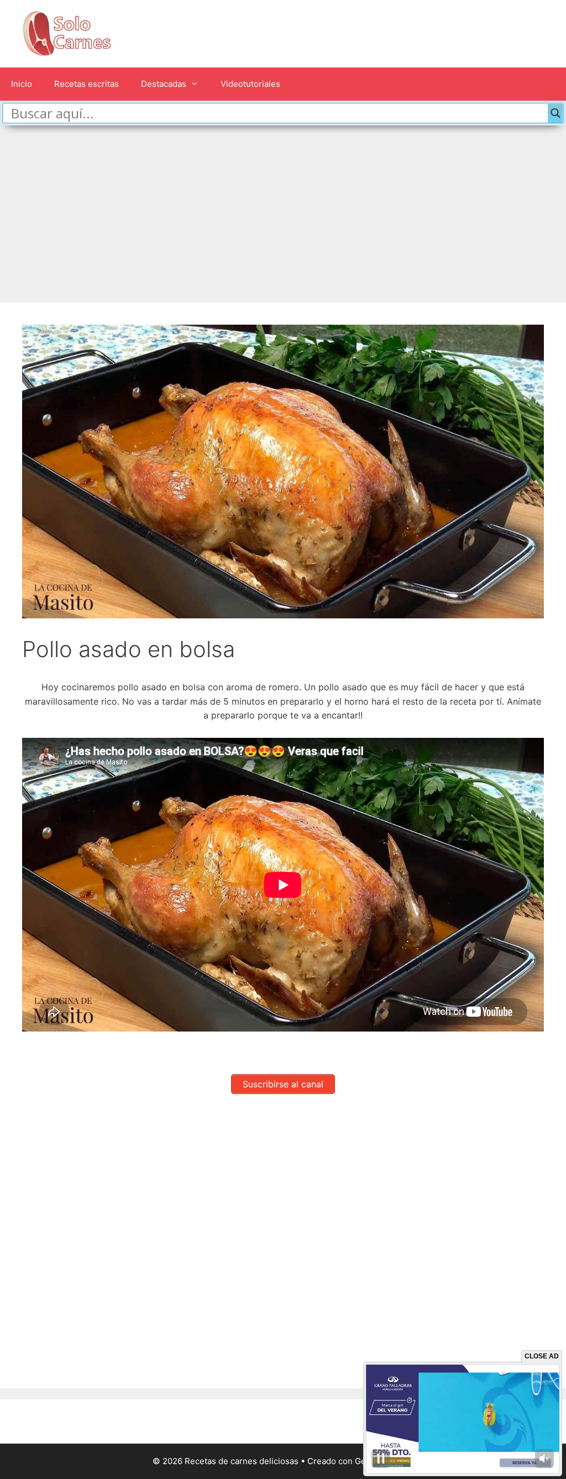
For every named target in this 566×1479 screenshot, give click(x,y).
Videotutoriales (250, 84)
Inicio (21, 84)
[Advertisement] (283, 208)
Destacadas (163, 84)
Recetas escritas (86, 84)
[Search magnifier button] (555, 113)
